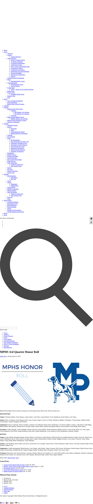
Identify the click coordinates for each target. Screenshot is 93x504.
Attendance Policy (12, 125)
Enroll (5, 99)
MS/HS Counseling (13, 189)
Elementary (14, 177)
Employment (11, 88)
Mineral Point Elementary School (16, 120)
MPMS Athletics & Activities (19, 119)
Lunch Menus (11, 187)
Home (5, 50)
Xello (8, 199)
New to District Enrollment (15, 101)
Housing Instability (16, 73)
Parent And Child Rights (18, 75)
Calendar (6, 106)
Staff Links (7, 491)
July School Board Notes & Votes (13, 469)
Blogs (9, 79)
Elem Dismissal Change (18, 132)
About (5, 52)
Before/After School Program (15, 104)
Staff (8, 97)
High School (11, 458)
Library (9, 182)
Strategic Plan (11, 96)
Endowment (10, 91)
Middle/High (14, 185)
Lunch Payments (12, 158)
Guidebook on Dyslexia (18, 70)
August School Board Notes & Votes (14, 465)
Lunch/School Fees (9, 341)
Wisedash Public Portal (17, 94)
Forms (9, 138)
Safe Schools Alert (16, 166)
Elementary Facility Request (19, 145)
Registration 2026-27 (10, 468)
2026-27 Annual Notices (18, 60)
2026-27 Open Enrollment (11, 344)
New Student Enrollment (11, 342)
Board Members (12, 205)
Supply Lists (10, 172)
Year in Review (15, 86)
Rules (12, 130)
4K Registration (15, 140)
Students (6, 174)
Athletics (13, 110)
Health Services (11, 154)
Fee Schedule (11, 137)
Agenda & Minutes (12, 202)
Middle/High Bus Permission (19, 133)
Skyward (9, 169)
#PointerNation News (17, 84)
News (5, 215)
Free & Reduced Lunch (17, 146)
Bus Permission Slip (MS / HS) (20, 141)
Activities (13, 115)
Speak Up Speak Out (17, 164)
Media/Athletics (11, 190)
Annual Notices (11, 58)
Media (5, 213)
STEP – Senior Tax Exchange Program (22, 89)
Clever (9, 181)
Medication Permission (17, 148)
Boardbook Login (12, 203)
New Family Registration (14, 159)
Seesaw (9, 168)
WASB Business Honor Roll (15, 212)
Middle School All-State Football (13, 471)
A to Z (5, 333)
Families (6, 123)
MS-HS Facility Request (18, 150)
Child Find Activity (16, 65)
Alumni (9, 55)
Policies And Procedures (14, 210)
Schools (6, 107)
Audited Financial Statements (15, 78)
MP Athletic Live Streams (22, 112)
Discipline (14, 128)
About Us (10, 53)
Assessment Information (18, 63)
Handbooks (10, 153)
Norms (9, 208)
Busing (9, 127)
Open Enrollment (12, 102)
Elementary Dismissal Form (19, 143)
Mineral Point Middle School (15, 117)
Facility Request (8, 336)
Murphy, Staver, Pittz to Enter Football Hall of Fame (19, 466)
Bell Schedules (11, 176)
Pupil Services (11, 161)
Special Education (12, 171)
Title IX (13, 76)
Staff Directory (8, 347)
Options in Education (13, 122)
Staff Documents (8, 489)
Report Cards (11, 92)
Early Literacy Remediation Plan (20, 66)
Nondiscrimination (9, 488)
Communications (12, 83)
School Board (8, 200)
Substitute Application (17, 151)
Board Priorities (11, 207)
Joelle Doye (3, 356)
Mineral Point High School (15, 109)
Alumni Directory (16, 57)
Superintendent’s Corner (18, 81)
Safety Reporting (12, 163)
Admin (6, 493)
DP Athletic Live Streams (22, 114)
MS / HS (13, 179)
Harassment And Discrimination (20, 71)
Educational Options (17, 68)
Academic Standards (17, 61)
